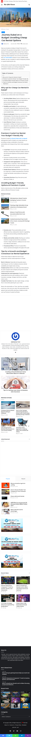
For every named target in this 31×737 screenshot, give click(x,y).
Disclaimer (24, 725)
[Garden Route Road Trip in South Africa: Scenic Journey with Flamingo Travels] (5, 221)
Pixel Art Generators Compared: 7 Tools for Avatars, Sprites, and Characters (7, 588)
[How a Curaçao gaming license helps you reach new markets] (5, 694)
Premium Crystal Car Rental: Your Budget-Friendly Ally (15, 78)
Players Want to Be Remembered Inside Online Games (21, 605)
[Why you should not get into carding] (5, 485)
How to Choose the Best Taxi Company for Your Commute (18, 490)
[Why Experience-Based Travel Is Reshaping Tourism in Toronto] (5, 200)
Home (3, 29)
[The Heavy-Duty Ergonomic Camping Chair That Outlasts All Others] (23, 422)
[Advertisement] (15, 313)
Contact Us (11, 725)
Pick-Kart (25, 722)
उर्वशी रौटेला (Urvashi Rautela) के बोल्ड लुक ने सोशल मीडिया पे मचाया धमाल (19, 504)
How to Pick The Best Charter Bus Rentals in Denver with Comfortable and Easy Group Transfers (23, 412)
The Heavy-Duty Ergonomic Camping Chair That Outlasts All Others (22, 429)
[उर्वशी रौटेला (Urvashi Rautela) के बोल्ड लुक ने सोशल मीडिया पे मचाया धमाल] (5, 504)
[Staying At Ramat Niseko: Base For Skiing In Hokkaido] (8, 405)
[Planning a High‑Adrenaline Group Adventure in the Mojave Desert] (5, 207)
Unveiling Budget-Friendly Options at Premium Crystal (15, 80)
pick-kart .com (15, 727)
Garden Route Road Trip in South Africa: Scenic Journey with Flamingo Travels (20, 221)
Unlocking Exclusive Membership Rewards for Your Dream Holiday (7, 429)
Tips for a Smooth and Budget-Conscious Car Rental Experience (15, 83)
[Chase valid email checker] (5, 498)
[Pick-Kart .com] (9, 4)
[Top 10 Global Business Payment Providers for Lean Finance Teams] (25, 700)
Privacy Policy (18, 725)
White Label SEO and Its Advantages (17, 510)
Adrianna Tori (6, 43)
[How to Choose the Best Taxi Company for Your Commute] (5, 492)
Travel (7, 29)
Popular (8, 478)
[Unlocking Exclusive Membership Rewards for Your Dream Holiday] (8, 422)
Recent (23, 478)
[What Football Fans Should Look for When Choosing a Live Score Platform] (23, 580)
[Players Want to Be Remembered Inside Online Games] (23, 598)
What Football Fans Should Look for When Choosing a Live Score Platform (22, 588)
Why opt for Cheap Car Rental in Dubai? (12, 77)
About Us (6, 725)
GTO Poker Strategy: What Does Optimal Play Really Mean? (17, 1)
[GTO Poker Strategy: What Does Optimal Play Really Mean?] (8, 598)
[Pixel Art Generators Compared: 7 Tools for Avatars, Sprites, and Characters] (8, 580)
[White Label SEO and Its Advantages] (5, 511)
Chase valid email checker (17, 496)
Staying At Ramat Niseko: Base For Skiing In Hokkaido (8, 412)
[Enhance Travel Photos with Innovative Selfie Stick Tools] (5, 214)
